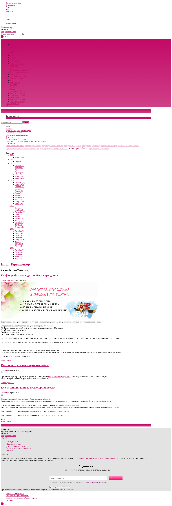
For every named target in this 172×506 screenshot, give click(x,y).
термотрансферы (78, 148)
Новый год (14, 74)
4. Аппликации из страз (15, 446)
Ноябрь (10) (19, 185)
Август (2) (19, 256)
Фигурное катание (17, 99)
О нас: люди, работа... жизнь (17, 139)
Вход (8, 19)
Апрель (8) (19, 172)
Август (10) (19, 240)
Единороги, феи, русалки (20, 72)
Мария (4, 370)
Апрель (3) (19, 197)
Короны (13, 85)
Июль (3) (18, 193)
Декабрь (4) (19, 231)
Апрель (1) (19, 244)
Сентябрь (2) (20, 212)
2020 (12, 206)
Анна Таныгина (7, 280)
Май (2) (18, 170)
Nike (12, 53)
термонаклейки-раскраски (28, 149)
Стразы (13, 80)
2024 (12, 155)
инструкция (86, 146)
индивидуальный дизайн (71, 146)
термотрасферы (95, 149)
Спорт (12, 55)
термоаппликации (109, 146)
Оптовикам (10, 5)
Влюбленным (15, 62)
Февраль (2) (19, 202)
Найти (26, 122)
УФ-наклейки (11, 106)
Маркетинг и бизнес (14, 133)
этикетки (105, 149)
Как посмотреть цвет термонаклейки (25, 365)
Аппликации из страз (14, 78)
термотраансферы (47, 149)
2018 (12, 248)
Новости (9, 129)
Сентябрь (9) (20, 189)
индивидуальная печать (51, 146)
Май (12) (18, 221)
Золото (13, 57)
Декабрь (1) (19, 161)
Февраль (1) (19, 227)
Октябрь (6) (19, 187)
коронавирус (97, 146)
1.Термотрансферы (13, 444)
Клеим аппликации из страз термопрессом (28, 387)
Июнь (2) (18, 195)
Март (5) (18, 259)
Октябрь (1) (19, 166)
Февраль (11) (20, 176)
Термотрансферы (12, 43)
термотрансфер (61, 149)
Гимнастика (15, 83)
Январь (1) (19, 204)
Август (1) (19, 168)
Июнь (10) (19, 218)
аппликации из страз (15, 145)
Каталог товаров (12, 110)
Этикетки (14, 47)
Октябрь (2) (19, 235)
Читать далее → (7, 360)
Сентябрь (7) (20, 237)
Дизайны (9, 137)
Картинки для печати (18, 76)
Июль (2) (18, 216)
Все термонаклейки (13, 3)
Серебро (13, 59)
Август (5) (19, 191)
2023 (12, 159)
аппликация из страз (33, 146)
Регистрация (11, 24)
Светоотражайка (12, 104)
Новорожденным (17, 64)
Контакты (9, 11)
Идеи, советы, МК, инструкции (18, 131)
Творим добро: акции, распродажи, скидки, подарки (27, 141)
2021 (12, 180)
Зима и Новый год (17, 102)
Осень (12, 45)
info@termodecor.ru (8, 32)
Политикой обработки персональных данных (97, 458)
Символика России (18, 49)
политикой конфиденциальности (97, 482)
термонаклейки (12, 149)
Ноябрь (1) (19, 233)
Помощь (9, 7)
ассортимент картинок (61, 407)
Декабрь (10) (20, 183)
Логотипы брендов (18, 95)
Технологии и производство (17, 135)
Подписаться (116, 478)
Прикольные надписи (19, 70)
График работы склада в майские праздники (29, 275)
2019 (12, 229)
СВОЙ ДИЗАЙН (12, 40)
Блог (7, 9)
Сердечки (14, 87)
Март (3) (18, 174)
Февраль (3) (19, 157)
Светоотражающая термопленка (18, 448)
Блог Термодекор (15, 264)
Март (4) (18, 225)
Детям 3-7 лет (15, 68)
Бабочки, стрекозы (17, 93)
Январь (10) (19, 178)
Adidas (13, 51)
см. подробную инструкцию (58, 411)
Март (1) (18, 246)
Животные (14, 97)
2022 (12, 164)
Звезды (13, 89)
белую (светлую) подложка (59, 377)
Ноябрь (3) (19, 210)
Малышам (14, 66)
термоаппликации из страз (128, 146)
